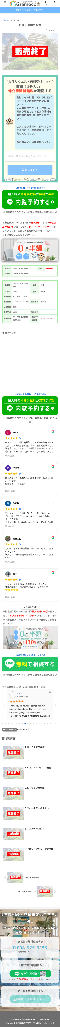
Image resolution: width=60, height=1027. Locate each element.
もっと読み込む (30, 606)
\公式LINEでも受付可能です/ (30, 187)
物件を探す (23, 729)
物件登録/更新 (10, 729)
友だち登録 (28, 974)
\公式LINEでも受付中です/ (29, 654)
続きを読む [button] (10, 455)
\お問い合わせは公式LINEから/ (30, 394)
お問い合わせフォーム (32, 999)
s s (18, 693)
